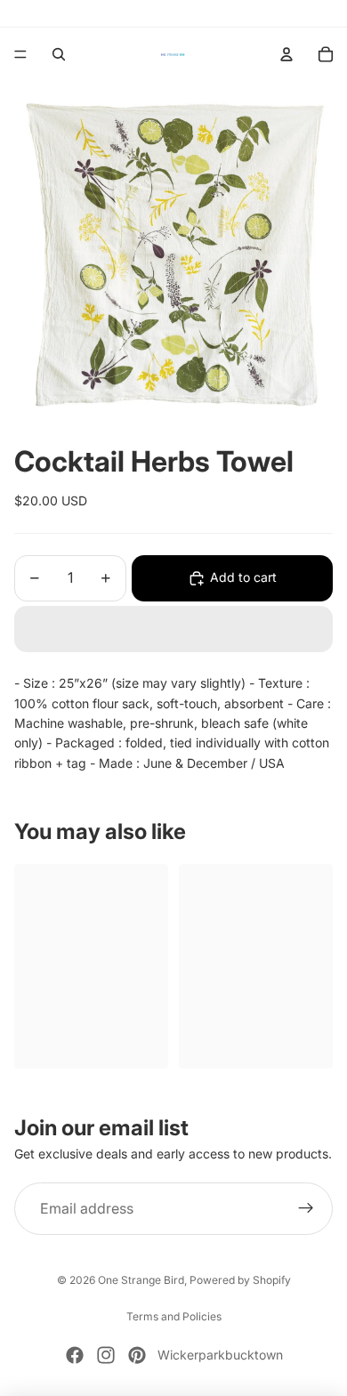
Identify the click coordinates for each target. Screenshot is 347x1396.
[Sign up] (306, 1209)
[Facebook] (74, 1355)
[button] (173, 629)
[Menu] (20, 54)
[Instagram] (106, 1355)
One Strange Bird (141, 1280)
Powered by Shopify (240, 1280)
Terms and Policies (174, 1316)
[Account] (286, 54)
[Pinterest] (137, 1355)
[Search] (58, 54)
